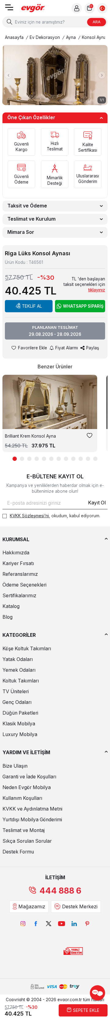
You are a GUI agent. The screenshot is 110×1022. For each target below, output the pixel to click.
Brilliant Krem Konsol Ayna (30, 436)
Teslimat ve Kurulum (31, 219)
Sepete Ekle (86, 1010)
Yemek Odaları (18, 670)
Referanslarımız (20, 574)
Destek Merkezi (79, 907)
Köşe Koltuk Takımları (26, 649)
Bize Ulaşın (15, 766)
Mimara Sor (20, 232)
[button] (8, 75)
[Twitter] (48, 924)
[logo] (33, 8)
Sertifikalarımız (19, 595)
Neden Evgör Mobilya (26, 787)
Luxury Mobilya (19, 734)
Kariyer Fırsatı (18, 563)
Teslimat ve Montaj (23, 830)
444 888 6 (60, 891)
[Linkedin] (74, 924)
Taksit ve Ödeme (27, 206)
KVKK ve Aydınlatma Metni (32, 809)
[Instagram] (23, 924)
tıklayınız (96, 289)
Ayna (71, 37)
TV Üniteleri (15, 691)
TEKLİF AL (32, 306)
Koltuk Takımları (20, 681)
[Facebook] (36, 924)
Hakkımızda (15, 553)
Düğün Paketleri (20, 713)
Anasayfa (14, 37)
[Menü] (9, 9)
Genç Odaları (16, 702)
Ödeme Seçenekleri (24, 585)
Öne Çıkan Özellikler (31, 117)
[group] (55, 75)
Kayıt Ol (97, 503)
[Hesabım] (77, 8)
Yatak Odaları (17, 659)
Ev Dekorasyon (45, 37)
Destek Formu (18, 852)
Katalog (11, 606)
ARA (97, 21)
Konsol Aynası (95, 37)
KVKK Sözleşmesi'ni (29, 515)
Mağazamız (31, 907)
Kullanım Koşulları (22, 798)
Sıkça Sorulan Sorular (27, 841)
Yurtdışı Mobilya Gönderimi (32, 820)
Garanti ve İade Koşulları (29, 777)
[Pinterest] (87, 924)
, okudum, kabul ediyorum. (55, 515)
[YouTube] (61, 924)
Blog (7, 617)
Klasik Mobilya (18, 724)
